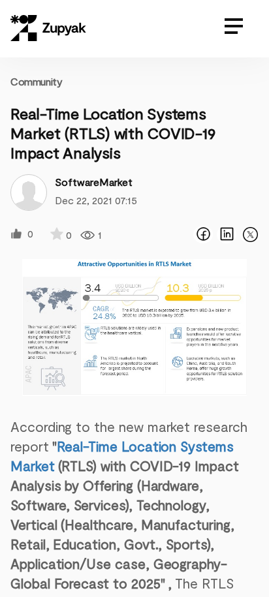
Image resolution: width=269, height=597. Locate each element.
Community (36, 81)
